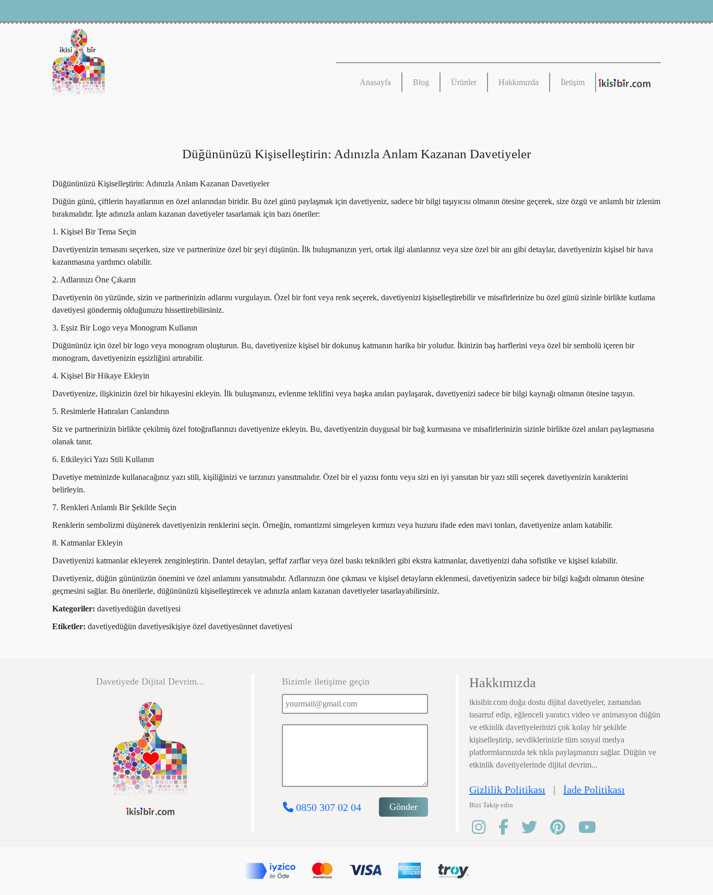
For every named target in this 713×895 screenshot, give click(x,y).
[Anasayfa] (173, 65)
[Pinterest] (564, 827)
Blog (421, 82)
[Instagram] (485, 827)
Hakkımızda (518, 82)
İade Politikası (594, 789)
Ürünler (464, 82)
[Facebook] (509, 827)
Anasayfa (375, 82)
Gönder (403, 807)
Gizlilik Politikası (507, 789)
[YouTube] (593, 827)
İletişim (573, 82)
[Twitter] (535, 827)
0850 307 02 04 (327, 807)
